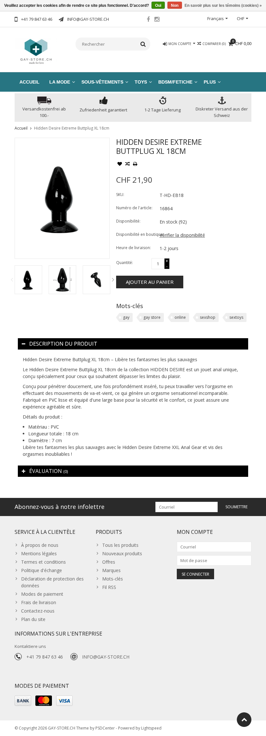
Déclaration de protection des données (52, 582)
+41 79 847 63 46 (44, 657)
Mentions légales (39, 553)
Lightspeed (151, 728)
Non (174, 5)
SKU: (120, 194)
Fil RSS (109, 587)
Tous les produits (120, 545)
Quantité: (124, 262)
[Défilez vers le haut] (244, 719)
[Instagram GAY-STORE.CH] (157, 20)
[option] (28, 279)
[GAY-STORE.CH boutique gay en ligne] (36, 51)
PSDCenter (105, 728)
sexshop (207, 317)
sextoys (236, 317)
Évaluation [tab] (48, 471)
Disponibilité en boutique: (136, 234)
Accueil (29, 82)
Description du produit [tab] (63, 343)
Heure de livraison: (133, 247)
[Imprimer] (135, 164)
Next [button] (113, 279)
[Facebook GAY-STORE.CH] (148, 20)
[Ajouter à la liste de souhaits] (120, 164)
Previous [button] (12, 279)
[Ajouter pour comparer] (127, 164)
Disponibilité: (128, 221)
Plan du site (33, 619)
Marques (111, 570)
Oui (158, 5)
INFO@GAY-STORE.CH (105, 657)
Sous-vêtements (102, 82)
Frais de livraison (38, 602)
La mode (59, 82)
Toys (141, 82)
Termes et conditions (43, 562)
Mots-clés (112, 579)
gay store (152, 317)
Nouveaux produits (122, 553)
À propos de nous (39, 545)
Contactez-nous (37, 611)
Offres (108, 562)
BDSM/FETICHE (175, 82)
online (180, 317)
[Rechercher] (143, 44)
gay (126, 317)
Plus (210, 82)
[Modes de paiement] (23, 701)
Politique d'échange (41, 570)
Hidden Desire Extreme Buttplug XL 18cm (71, 128)
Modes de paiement (42, 594)
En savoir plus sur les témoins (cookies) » (223, 5)
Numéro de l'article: (134, 208)
